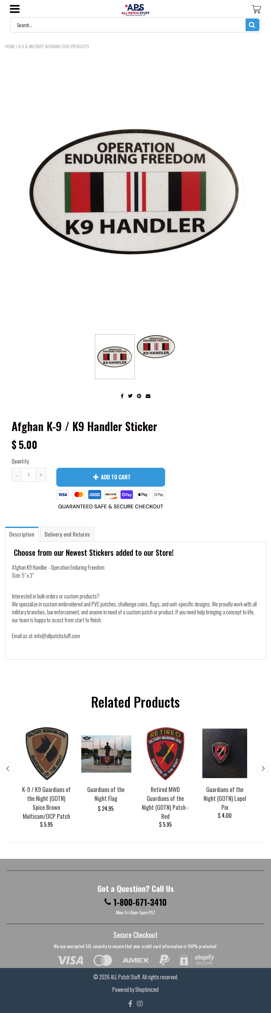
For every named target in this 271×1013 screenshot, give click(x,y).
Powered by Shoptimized (135, 989)
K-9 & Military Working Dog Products (54, 46)
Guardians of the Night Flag (106, 794)
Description (21, 534)
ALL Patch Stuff (125, 977)
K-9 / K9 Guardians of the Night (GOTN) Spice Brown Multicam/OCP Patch (46, 802)
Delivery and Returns (67, 534)
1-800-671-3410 (140, 902)
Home (10, 46)
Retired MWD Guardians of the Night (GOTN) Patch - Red (165, 802)
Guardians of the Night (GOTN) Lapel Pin (225, 798)
